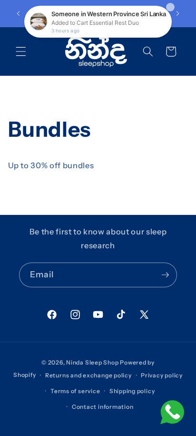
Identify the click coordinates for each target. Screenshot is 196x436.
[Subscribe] (165, 275)
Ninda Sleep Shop (92, 362)
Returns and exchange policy (88, 375)
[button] (21, 51)
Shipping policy (132, 391)
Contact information (103, 406)
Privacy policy (162, 375)
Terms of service (75, 391)
